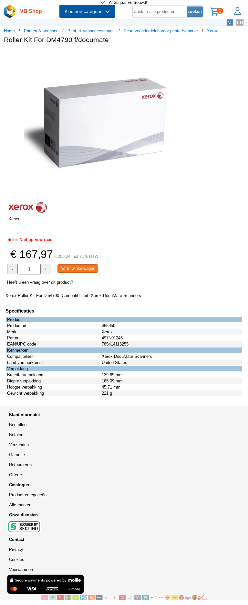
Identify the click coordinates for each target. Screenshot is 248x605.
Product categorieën (27, 494)
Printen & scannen (41, 30)
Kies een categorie (85, 11)
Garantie (17, 454)
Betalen (16, 434)
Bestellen (17, 424)
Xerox (212, 30)
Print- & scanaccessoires (91, 30)
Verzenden (19, 444)
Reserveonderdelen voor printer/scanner (161, 30)
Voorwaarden (21, 569)
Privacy (16, 549)
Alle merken (20, 504)
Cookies (16, 559)
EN (240, 22)
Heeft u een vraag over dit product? (40, 282)
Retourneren (20, 464)
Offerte (15, 474)
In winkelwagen (80, 268)
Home (9, 30)
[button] (192, 55)
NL (229, 22)
